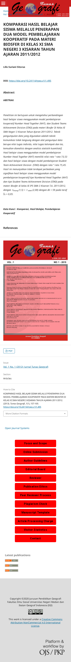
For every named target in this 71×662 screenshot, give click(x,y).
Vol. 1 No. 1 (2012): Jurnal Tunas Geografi (23, 14)
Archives (17, 10)
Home (6, 10)
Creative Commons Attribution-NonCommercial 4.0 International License (36, 622)
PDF (10, 350)
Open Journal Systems (17, 428)
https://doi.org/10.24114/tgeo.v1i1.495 (30, 80)
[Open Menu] (3, 3)
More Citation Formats (17, 413)
